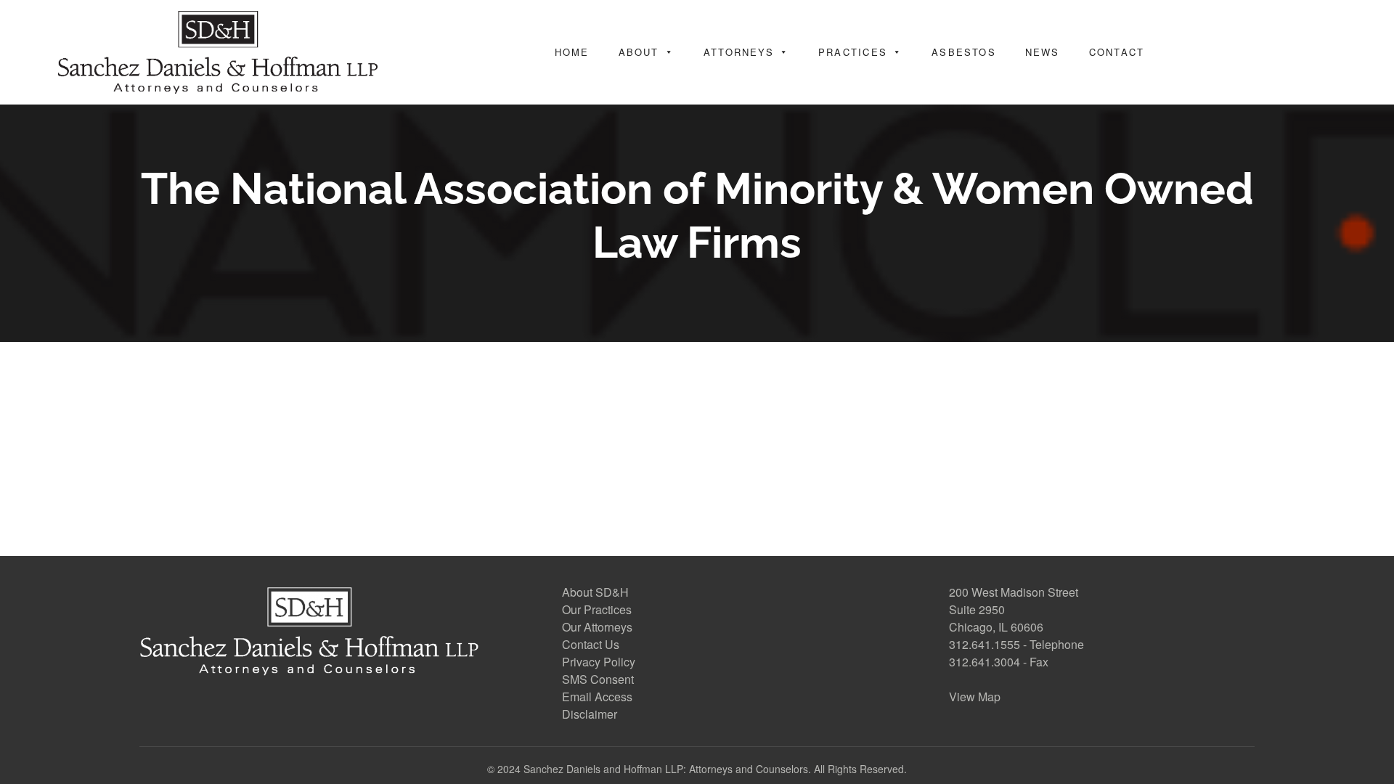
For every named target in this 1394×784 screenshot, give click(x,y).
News (1042, 52)
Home (572, 52)
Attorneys (739, 52)
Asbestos (964, 52)
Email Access (597, 696)
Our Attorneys (597, 626)
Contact (1116, 52)
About (639, 52)
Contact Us (590, 644)
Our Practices (597, 609)
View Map (974, 696)
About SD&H (595, 592)
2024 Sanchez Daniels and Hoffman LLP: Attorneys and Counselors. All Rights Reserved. (702, 768)
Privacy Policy (598, 661)
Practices (852, 52)
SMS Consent (598, 679)
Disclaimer (589, 714)
